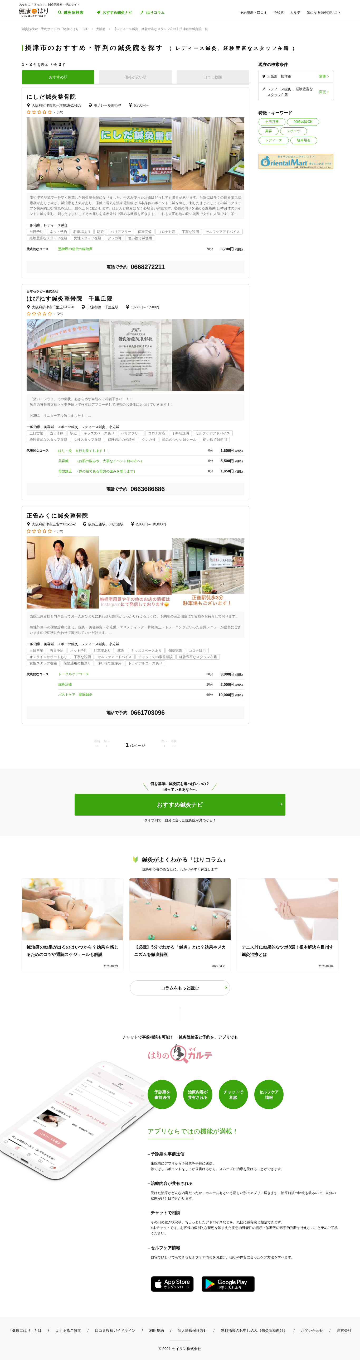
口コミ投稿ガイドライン (115, 1330)
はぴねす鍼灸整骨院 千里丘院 (70, 298)
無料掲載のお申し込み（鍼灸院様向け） (254, 1330)
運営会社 (344, 1330)
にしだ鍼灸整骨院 (51, 97)
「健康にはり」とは (25, 1330)
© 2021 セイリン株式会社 (180, 1349)
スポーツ (293, 131)
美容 (268, 131)
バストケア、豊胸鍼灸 (75, 694)
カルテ (295, 13)
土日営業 (272, 122)
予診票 (279, 13)
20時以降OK (303, 122)
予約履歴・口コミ (253, 13)
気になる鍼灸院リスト (324, 13)
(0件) (60, 112)
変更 (322, 76)
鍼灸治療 (65, 684)
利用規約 (156, 1330)
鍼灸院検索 (74, 12)
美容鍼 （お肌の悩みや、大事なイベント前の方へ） (101, 461)
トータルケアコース (73, 674)
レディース (273, 140)
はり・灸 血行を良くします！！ (84, 450)
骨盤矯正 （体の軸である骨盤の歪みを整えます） (97, 471)
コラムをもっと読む (180, 988)
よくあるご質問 (68, 1330)
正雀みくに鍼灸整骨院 (57, 516)
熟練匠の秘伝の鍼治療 (75, 249)
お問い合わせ (312, 1330)
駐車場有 (304, 140)
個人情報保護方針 (192, 1330)
